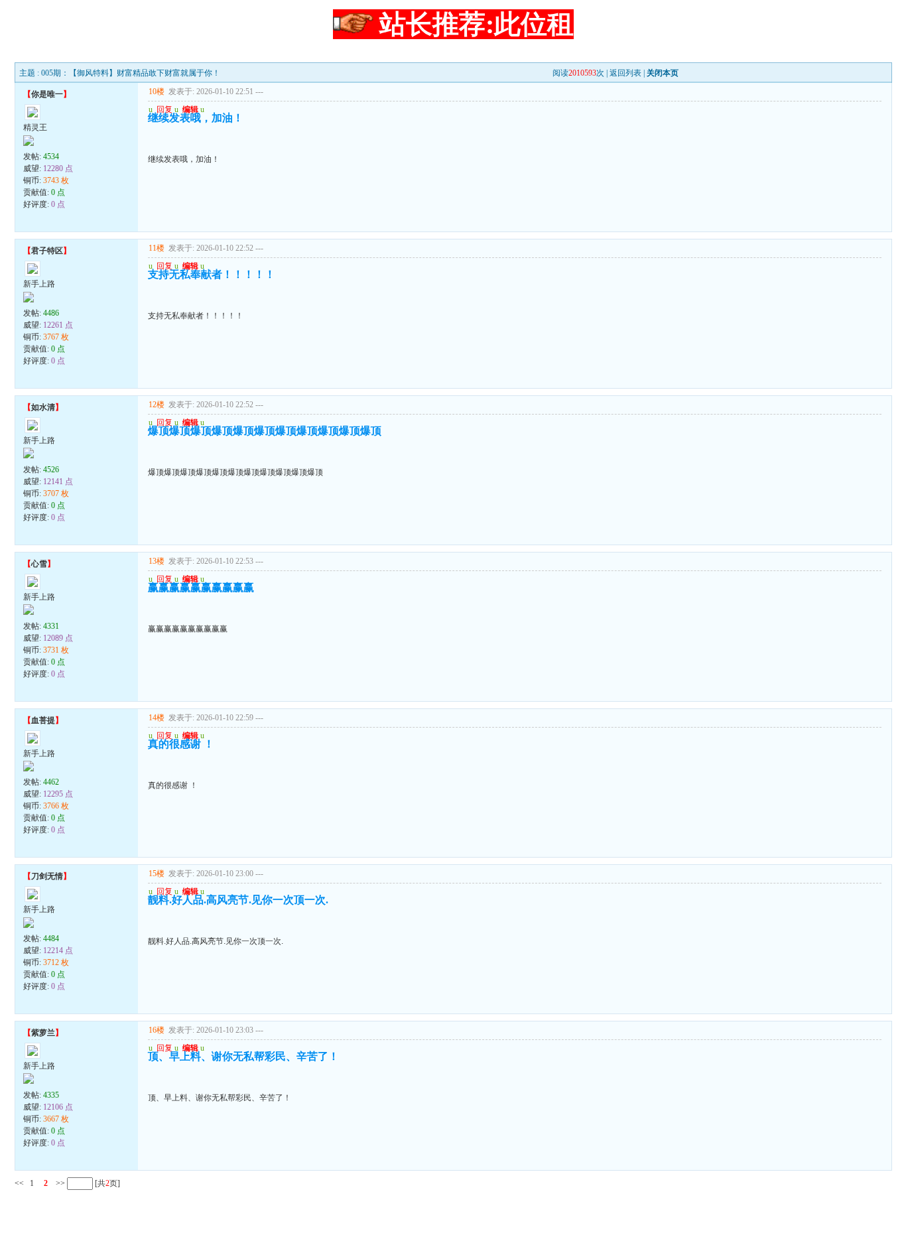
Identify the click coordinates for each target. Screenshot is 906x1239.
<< (19, 1183)
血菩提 (43, 720)
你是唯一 (47, 94)
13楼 (156, 561)
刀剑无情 (47, 876)
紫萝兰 (43, 1032)
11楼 (156, 248)
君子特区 (47, 250)
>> (59, 1183)
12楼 (156, 404)
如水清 (43, 407)
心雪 (39, 563)
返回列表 (625, 73)
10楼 (156, 91)
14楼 (156, 717)
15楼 (156, 873)
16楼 (156, 1030)
